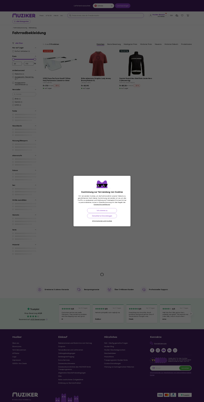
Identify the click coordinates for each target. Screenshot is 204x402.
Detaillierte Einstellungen (102, 216)
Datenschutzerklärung (102, 204)
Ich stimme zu (102, 210)
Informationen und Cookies (102, 221)
